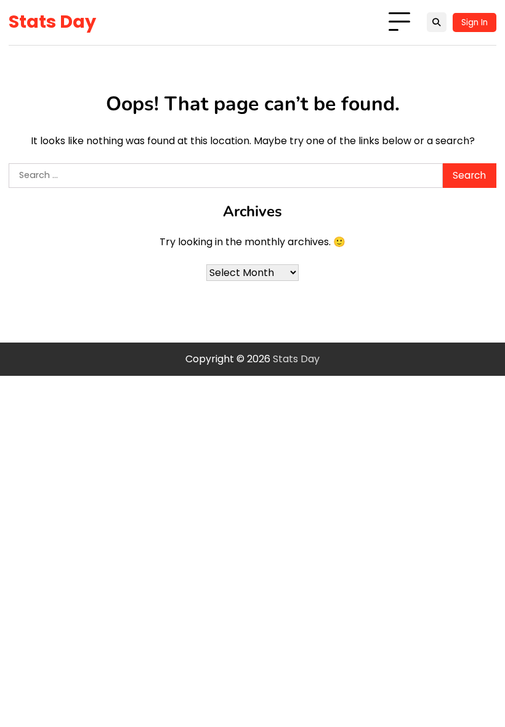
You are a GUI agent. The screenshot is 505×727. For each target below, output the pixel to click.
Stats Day (52, 21)
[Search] (436, 22)
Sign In (474, 22)
